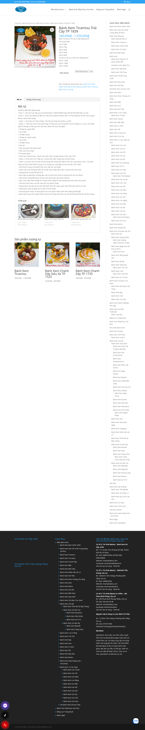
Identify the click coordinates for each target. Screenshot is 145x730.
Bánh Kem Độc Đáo (117, 122)
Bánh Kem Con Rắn (118, 204)
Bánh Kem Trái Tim (120, 267)
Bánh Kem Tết (115, 129)
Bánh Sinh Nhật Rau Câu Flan (81, 10)
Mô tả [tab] (19, 99)
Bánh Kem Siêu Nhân (121, 410)
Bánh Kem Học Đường (118, 487)
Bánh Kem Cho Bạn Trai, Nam (71, 600)
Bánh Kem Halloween (118, 523)
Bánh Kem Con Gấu (118, 170)
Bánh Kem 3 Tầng (118, 115)
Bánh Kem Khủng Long (121, 473)
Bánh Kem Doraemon (121, 406)
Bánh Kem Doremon (74, 613)
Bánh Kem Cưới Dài (120, 274)
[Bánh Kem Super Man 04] (57, 211)
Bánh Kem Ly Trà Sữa (119, 277)
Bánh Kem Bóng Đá (120, 469)
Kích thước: (64, 73)
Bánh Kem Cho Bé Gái (119, 444)
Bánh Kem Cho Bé (116, 341)
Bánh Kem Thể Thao (119, 72)
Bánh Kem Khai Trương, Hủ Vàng (72, 579)
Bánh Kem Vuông (116, 331)
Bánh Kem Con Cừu (118, 145)
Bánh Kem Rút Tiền (117, 109)
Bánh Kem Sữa (116, 419)
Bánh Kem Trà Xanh (118, 49)
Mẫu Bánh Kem (57, 10)
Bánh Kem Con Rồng (119, 193)
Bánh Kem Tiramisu (42, 23)
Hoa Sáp (113, 483)
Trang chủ (17, 23)
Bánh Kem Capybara (119, 429)
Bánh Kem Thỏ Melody (121, 176)
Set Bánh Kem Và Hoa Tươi (120, 89)
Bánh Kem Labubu (120, 390)
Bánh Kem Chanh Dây (119, 46)
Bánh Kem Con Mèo (118, 190)
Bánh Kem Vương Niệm (120, 237)
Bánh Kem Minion (120, 476)
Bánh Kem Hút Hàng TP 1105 (29, 219)
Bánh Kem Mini (115, 92)
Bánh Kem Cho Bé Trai (119, 463)
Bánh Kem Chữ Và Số (118, 506)
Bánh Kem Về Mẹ (117, 261)
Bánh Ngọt (121, 10)
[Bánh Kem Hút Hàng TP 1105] (30, 211)
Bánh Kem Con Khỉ (118, 197)
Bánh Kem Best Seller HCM (120, 26)
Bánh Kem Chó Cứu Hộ (121, 387)
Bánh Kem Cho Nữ (67, 590)
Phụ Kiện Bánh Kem (117, 328)
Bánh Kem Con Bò (118, 159)
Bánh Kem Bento (116, 224)
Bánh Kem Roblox (119, 377)
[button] (52, 30)
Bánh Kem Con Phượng (120, 163)
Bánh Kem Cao (115, 106)
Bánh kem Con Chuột (119, 179)
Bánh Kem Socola (116, 119)
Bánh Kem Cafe (117, 296)
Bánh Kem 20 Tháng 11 (120, 493)
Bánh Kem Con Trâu (119, 183)
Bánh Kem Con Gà (118, 211)
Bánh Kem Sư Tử (117, 166)
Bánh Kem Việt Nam (119, 69)
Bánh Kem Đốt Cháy (117, 53)
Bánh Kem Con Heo (118, 214)
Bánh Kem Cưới (117, 271)
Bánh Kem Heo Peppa (121, 217)
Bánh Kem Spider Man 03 (81, 219)
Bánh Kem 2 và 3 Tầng (118, 113)
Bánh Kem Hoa (118, 252)
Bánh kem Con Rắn (70, 684)
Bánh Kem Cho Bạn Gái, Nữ (120, 231)
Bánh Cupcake (116, 314)
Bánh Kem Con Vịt (118, 149)
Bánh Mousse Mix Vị (119, 39)
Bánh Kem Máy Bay (120, 466)
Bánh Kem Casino (118, 337)
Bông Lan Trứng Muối (105, 10)
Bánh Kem (113, 56)
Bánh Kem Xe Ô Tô (120, 480)
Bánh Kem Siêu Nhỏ (117, 82)
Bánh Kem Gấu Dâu (120, 403)
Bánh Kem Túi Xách (117, 503)
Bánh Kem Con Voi (118, 156)
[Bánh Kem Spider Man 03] (83, 211)
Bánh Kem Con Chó (118, 221)
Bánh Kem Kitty (119, 451)
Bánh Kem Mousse (28, 23)
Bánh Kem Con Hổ (118, 186)
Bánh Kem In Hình (116, 126)
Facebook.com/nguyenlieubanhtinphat (110, 626)
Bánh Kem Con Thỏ (118, 173)
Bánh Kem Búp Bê (120, 447)
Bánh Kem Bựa (117, 292)
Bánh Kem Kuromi (120, 399)
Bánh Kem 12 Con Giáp (69, 667)
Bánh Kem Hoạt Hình (119, 343)
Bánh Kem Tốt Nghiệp (119, 489)
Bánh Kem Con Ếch (118, 152)
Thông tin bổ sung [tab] (34, 99)
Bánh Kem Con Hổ (70, 673)
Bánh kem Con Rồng (71, 680)
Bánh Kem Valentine (119, 265)
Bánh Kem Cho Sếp (118, 299)
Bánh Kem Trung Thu (118, 133)
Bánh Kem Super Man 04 (54, 219)
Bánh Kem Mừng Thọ (118, 228)
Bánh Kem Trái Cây (66, 89)
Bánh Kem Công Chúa (121, 454)
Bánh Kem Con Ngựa (119, 200)
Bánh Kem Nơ (116, 234)
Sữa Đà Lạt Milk (115, 510)
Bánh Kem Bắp (115, 102)
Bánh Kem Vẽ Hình (117, 85)
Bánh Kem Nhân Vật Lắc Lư (70, 572)
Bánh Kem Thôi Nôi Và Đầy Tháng (76, 606)
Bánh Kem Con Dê (118, 207)
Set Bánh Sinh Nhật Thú (120, 65)
